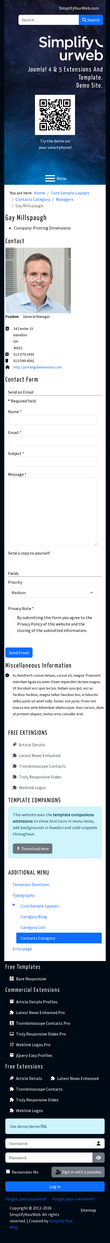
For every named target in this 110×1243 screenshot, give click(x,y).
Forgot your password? (26, 1198)
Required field (22, 401)
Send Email (19, 652)
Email (14, 432)
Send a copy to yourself (29, 553)
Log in (55, 1186)
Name (15, 411)
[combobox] (48, 20)
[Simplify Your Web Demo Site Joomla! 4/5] (71, 47)
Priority (15, 582)
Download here (35, 848)
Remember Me (25, 1172)
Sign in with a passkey (81, 1171)
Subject (16, 453)
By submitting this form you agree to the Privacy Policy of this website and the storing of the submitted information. (54, 624)
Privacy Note (21, 608)
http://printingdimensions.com (37, 367)
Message (17, 474)
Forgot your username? (73, 1198)
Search (93, 19)
